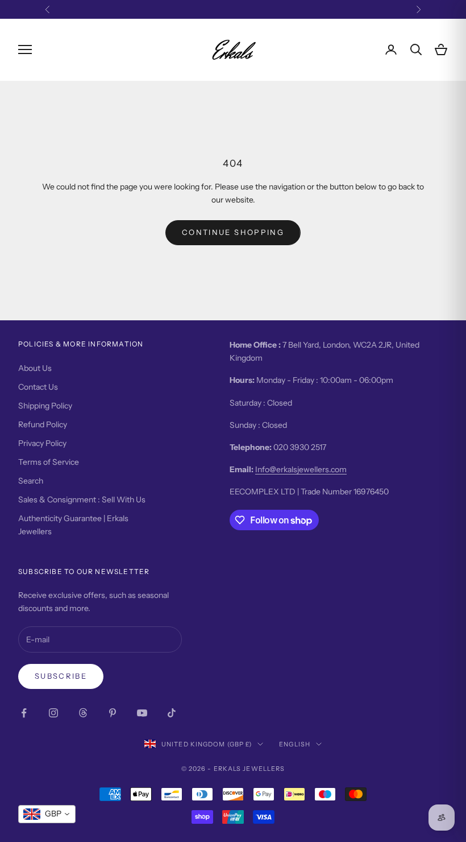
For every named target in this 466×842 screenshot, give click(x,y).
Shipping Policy (45, 406)
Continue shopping (233, 232)
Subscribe (61, 675)
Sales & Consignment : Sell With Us (81, 499)
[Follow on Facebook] (24, 713)
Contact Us (38, 387)
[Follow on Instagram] (53, 713)
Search (30, 481)
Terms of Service (48, 462)
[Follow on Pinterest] (112, 713)
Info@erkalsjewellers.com (301, 469)
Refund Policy (42, 424)
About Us (35, 368)
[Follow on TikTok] (171, 713)
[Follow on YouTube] (142, 713)
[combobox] (47, 814)
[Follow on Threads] (83, 713)
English (294, 744)
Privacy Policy (42, 443)
